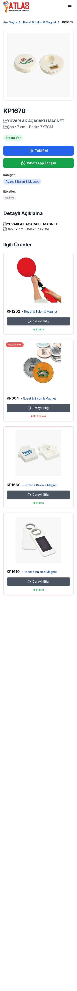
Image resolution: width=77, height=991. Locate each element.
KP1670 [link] (67, 22)
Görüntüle (61, 299)
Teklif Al (41, 151)
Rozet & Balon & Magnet (39, 22)
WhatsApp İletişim (41, 163)
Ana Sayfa (10, 22)
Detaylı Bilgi (40, 321)
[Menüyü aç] (70, 6)
